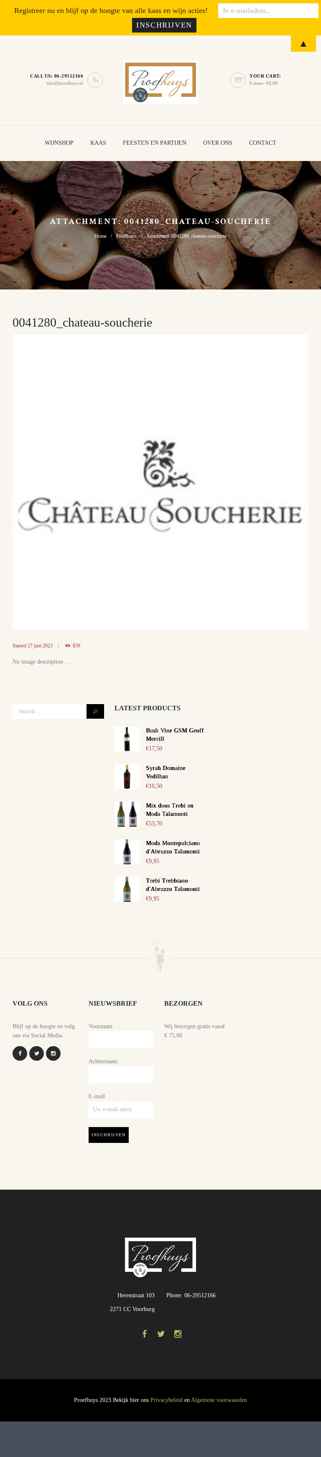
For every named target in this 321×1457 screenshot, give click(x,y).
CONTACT (262, 143)
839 (76, 646)
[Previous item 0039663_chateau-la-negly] (86, 482)
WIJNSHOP (59, 143)
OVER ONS (217, 143)
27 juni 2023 (40, 646)
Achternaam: (104, 1061)
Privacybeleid (166, 1400)
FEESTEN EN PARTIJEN (154, 143)
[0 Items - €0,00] (240, 80)
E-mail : (104, 1096)
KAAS (98, 143)
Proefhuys (126, 236)
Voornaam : (104, 1026)
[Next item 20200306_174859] (234, 482)
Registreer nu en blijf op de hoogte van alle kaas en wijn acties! (111, 10)
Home (100, 236)
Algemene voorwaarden (219, 1400)
